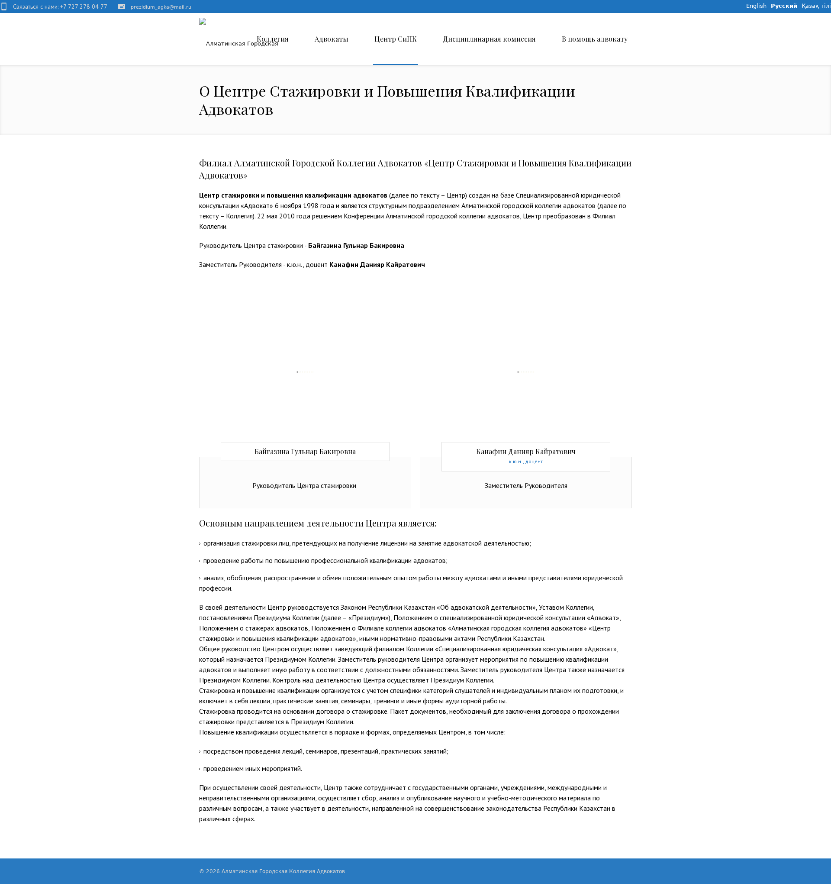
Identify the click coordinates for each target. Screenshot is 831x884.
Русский (784, 6)
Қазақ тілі (816, 6)
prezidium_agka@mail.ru (161, 7)
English (756, 6)
